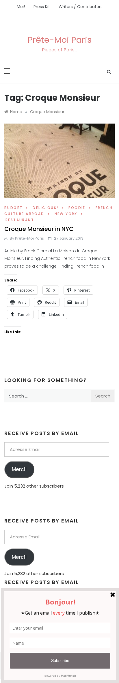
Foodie (76, 207)
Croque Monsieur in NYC (39, 229)
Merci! (19, 469)
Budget (13, 207)
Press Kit (42, 7)
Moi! (21, 7)
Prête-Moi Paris (60, 40)
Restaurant (19, 219)
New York (66, 213)
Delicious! (45, 207)
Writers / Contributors (81, 7)
